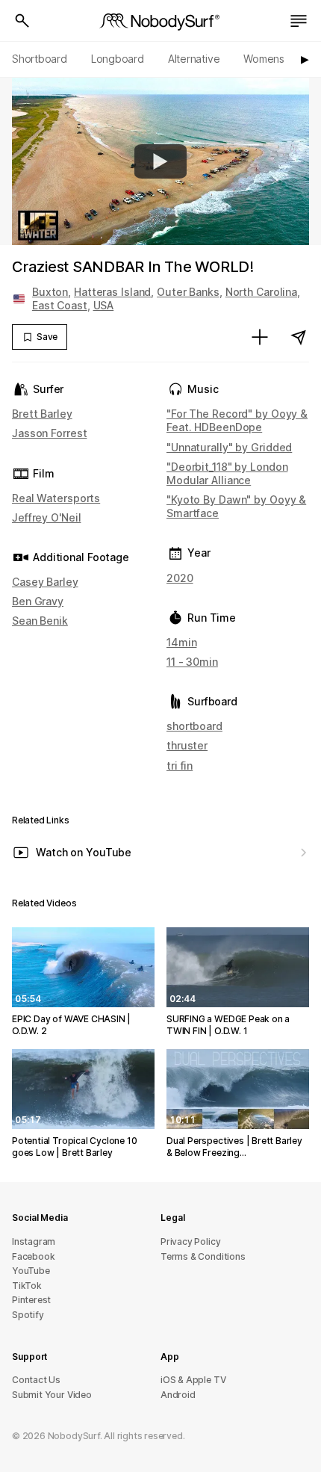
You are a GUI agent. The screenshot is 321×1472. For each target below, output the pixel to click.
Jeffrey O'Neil (46, 517)
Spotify (28, 1314)
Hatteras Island (112, 291)
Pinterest (31, 1299)
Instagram (33, 1241)
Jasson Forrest (49, 433)
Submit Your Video (52, 1394)
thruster (187, 745)
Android (178, 1394)
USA (103, 305)
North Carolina (261, 291)
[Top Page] (160, 20)
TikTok (27, 1285)
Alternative (194, 58)
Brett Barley (42, 413)
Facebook (33, 1256)
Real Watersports (56, 498)
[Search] (22, 20)
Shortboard (39, 58)
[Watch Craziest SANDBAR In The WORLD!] (160, 161)
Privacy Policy (190, 1241)
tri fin (179, 765)
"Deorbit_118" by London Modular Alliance (226, 473)
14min (181, 642)
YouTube (31, 1270)
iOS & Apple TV (192, 1379)
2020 (179, 578)
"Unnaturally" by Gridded (229, 447)
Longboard (117, 58)
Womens (263, 58)
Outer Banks (188, 291)
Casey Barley (45, 581)
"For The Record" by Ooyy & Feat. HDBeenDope (237, 420)
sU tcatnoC (36, 1379)
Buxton (50, 291)
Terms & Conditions (203, 1256)
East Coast (59, 305)
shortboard (194, 726)
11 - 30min (192, 661)
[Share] (298, 337)
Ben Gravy (37, 601)
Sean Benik (40, 620)
